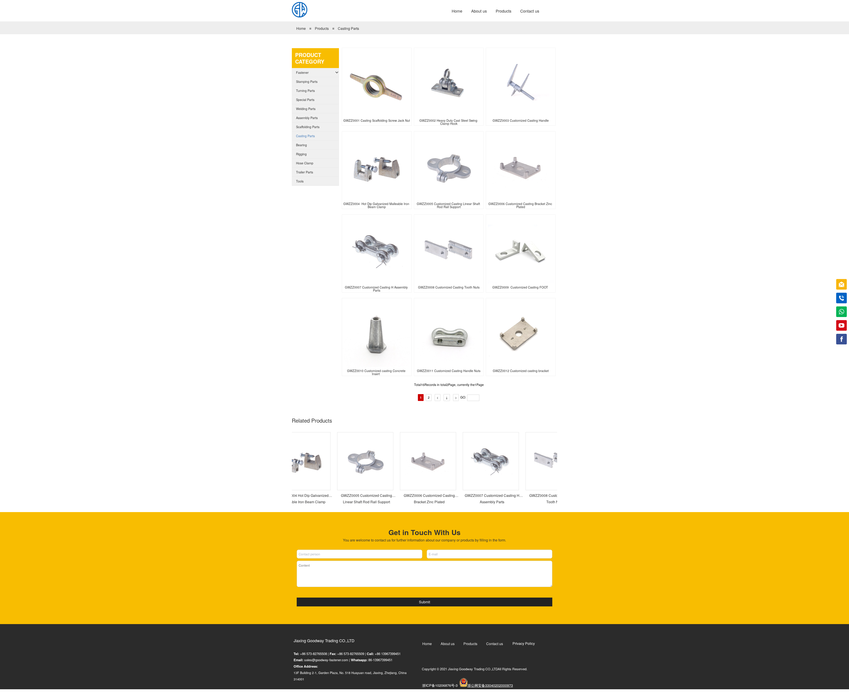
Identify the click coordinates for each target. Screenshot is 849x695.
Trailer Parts (304, 172)
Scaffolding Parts (307, 127)
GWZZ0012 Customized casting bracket (521, 371)
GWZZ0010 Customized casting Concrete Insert (376, 371)
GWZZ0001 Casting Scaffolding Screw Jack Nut (376, 121)
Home (301, 28)
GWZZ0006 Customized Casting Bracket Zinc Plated (520, 204)
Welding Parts (306, 108)
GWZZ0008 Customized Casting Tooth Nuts (449, 287)
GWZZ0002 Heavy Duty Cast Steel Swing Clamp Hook (448, 121)
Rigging (301, 154)
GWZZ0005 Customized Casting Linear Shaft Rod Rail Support (449, 204)
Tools (300, 181)
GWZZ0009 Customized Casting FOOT (520, 287)
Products (322, 28)
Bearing (301, 145)
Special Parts (305, 99)
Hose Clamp (304, 163)
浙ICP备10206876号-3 (440, 685)
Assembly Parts (307, 118)
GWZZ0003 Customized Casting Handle (521, 121)
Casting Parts (348, 28)
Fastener (302, 72)
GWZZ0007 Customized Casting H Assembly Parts (377, 288)
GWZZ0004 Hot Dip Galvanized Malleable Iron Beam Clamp (376, 204)
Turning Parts (305, 90)
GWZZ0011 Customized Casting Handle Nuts (448, 371)
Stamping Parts (306, 81)
